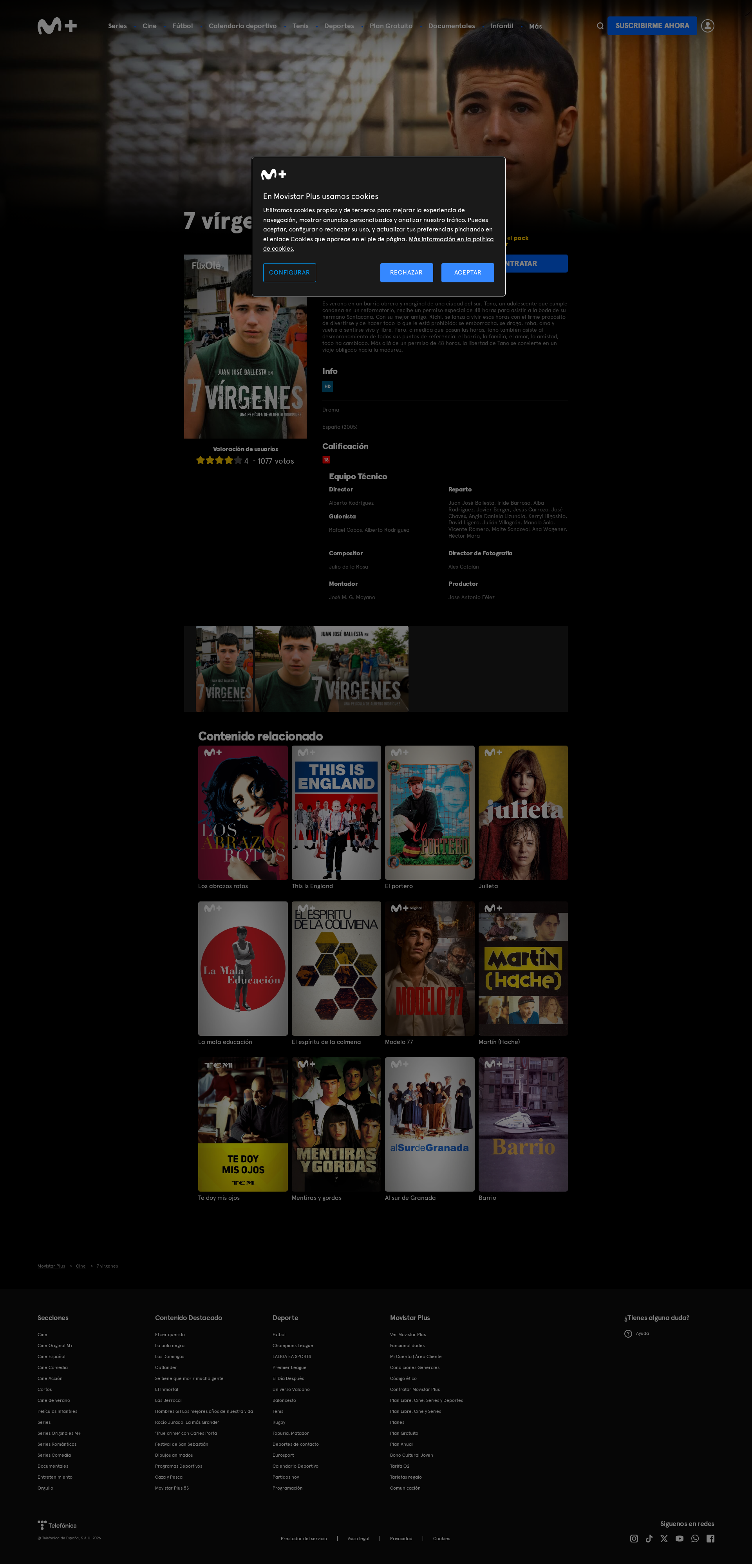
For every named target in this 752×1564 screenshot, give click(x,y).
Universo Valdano (291, 1389)
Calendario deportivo (243, 26)
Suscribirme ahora (652, 25)
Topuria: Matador (291, 1433)
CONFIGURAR (289, 272)
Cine (150, 26)
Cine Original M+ (55, 1345)
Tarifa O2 (400, 1466)
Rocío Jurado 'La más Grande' (187, 1422)
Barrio (487, 1197)
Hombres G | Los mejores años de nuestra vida (204, 1411)
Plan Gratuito (391, 26)
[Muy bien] (238, 460)
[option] (225, 669)
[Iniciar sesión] (707, 26)
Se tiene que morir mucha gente (189, 1378)
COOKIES (441, 1538)
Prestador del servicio (304, 1538)
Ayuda (642, 1333)
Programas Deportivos (178, 1466)
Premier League (290, 1367)
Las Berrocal (168, 1400)
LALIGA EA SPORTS (292, 1356)
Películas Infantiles (57, 1411)
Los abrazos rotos (223, 886)
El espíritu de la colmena (326, 1042)
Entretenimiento (55, 1477)
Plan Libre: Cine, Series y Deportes (426, 1400)
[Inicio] (57, 25)
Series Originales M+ (59, 1433)
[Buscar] (600, 25)
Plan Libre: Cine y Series (415, 1411)
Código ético (403, 1378)
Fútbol (182, 26)
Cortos (45, 1389)
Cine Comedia (53, 1367)
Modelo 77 (399, 1042)
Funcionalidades (407, 1345)
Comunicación (405, 1488)
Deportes (339, 26)
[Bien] (228, 460)
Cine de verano (54, 1400)
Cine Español (51, 1356)
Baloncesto (284, 1400)
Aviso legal (358, 1538)
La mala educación (225, 1042)
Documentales (451, 26)
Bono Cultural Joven (411, 1455)
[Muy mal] (200, 460)
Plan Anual (401, 1444)
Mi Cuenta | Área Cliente (416, 1356)
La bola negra (169, 1345)
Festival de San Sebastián (181, 1444)
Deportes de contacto (296, 1444)
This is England (312, 886)
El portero (399, 886)
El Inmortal (166, 1389)
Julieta (488, 886)
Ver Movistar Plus (408, 1334)
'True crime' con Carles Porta (186, 1433)
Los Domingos (169, 1356)
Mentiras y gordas (317, 1197)
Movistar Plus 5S (172, 1488)
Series (117, 26)
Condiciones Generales (414, 1367)
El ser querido (170, 1334)
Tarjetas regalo (406, 1477)
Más (535, 26)
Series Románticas (57, 1444)
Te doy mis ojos (219, 1197)
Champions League (293, 1345)
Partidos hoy (286, 1477)
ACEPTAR (468, 272)
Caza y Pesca (169, 1477)
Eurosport (283, 1455)
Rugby (279, 1422)
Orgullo (45, 1488)
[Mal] (210, 460)
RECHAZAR (406, 272)
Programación (288, 1488)
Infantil (502, 26)
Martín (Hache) (499, 1042)
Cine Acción (50, 1378)
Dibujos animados (174, 1455)
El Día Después (288, 1378)
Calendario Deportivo (295, 1466)
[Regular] (219, 460)
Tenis (301, 26)
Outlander (166, 1367)
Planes (397, 1422)
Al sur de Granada (410, 1197)
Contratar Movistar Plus (415, 1389)
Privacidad (401, 1538)
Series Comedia (54, 1455)
